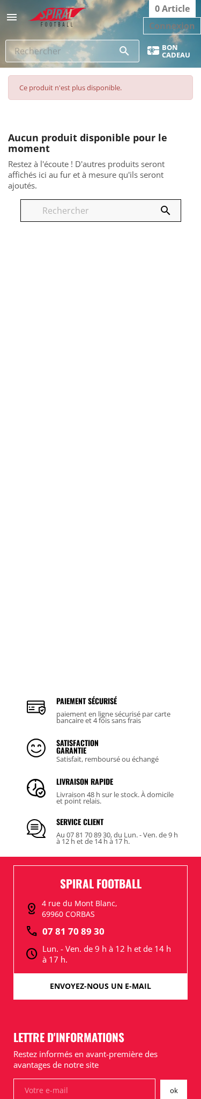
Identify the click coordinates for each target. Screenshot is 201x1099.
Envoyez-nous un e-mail (100, 986)
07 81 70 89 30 (65, 931)
